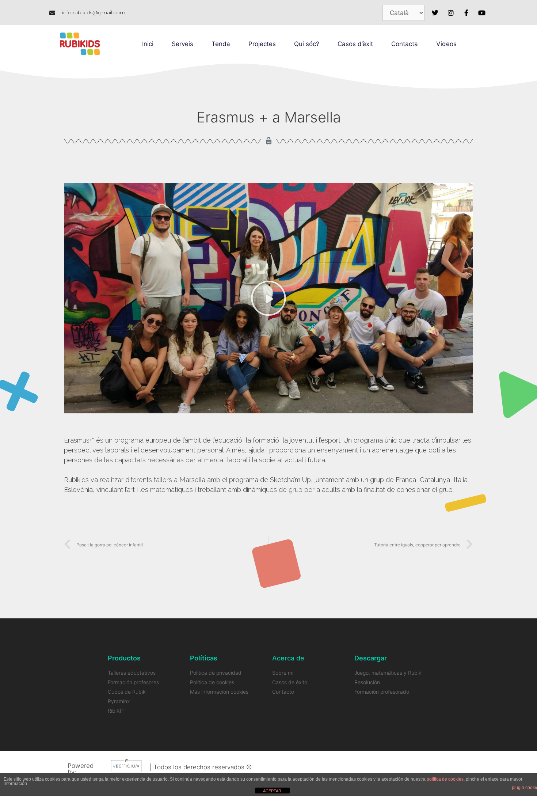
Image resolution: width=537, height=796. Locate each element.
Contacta (404, 44)
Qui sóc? (306, 44)
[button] (268, 298)
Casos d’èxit (355, 44)
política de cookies (445, 779)
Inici (147, 44)
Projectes (262, 44)
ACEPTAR (272, 791)
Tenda (221, 44)
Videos (446, 44)
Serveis (182, 44)
